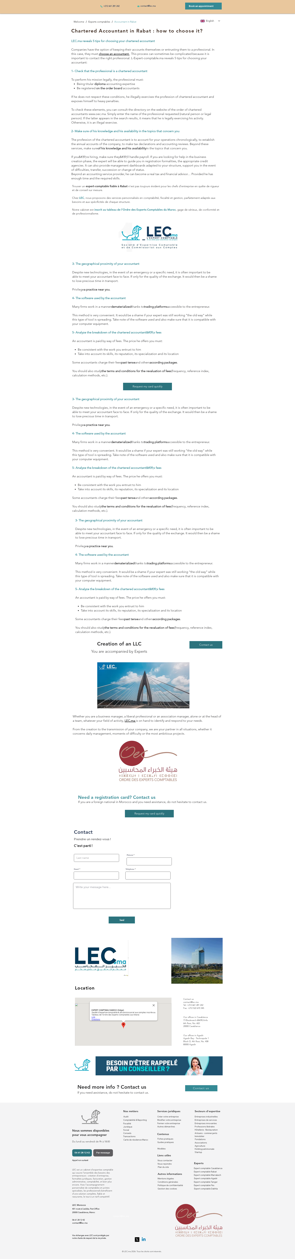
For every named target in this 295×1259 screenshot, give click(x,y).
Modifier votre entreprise (169, 1120)
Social (126, 1130)
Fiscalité (127, 1123)
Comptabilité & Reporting (135, 1120)
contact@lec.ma (148, 5)
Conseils (127, 1133)
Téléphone (130, 869)
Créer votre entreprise (168, 1116)
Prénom (130, 855)
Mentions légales (166, 1178)
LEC (81, 198)
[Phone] (101, 6)
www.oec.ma (97, 114)
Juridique (127, 1126)
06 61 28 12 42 (78, 1220)
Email (76, 869)
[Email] (138, 6)
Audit (125, 1116)
